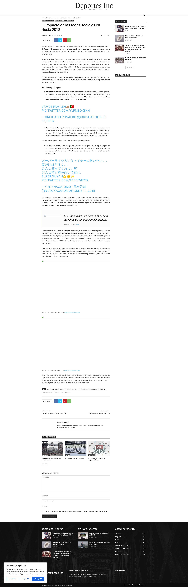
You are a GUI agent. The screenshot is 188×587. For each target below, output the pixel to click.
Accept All (38, 579)
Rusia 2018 (102, 389)
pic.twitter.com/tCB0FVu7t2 (65, 180)
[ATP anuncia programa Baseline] (76, 448)
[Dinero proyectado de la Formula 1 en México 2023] (52, 448)
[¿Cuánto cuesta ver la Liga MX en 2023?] (83, 535)
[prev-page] (43, 464)
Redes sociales (70, 20)
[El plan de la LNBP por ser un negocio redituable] (99, 448)
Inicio (43, 18)
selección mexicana (47, 392)
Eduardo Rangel (48, 35)
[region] (25, 572)
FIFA (79, 389)
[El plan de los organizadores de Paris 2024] (119, 60)
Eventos (51, 20)
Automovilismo (46, 455)
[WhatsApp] (69, 40)
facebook (73, 389)
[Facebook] (56, 40)
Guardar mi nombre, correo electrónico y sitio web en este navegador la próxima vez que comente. (76, 511)
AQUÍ (77, 224)
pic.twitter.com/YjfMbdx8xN (66, 110)
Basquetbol (92, 455)
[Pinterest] (65, 40)
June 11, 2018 (84, 191)
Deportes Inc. (49, 18)
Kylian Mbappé (94, 389)
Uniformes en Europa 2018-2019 (99, 413)
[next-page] (46, 464)
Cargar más (130, 67)
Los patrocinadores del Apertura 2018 (54, 413)
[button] (144, 15)
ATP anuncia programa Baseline (74, 458)
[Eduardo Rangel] (49, 425)
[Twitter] (60, 40)
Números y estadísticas (60, 20)
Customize (12, 579)
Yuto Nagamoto (65, 392)
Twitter (57, 392)
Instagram (85, 389)
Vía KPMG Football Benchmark (72, 312)
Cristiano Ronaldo (64, 389)
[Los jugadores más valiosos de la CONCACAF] (83, 544)
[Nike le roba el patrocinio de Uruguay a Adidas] (119, 38)
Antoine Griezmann (52, 389)
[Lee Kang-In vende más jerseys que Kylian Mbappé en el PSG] (119, 28)
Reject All (26, 579)
